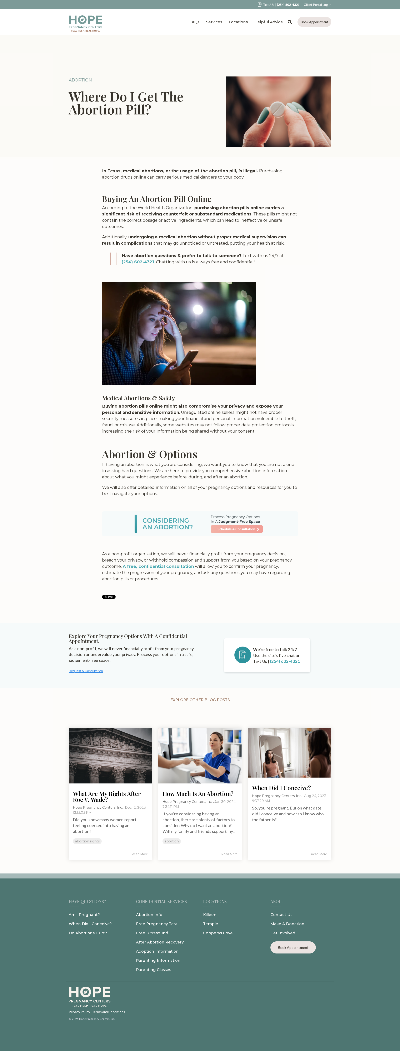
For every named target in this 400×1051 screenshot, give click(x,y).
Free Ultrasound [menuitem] (152, 933)
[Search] (289, 22)
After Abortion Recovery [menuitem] (160, 942)
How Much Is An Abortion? (198, 793)
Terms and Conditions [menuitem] (108, 1012)
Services (214, 22)
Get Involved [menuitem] (282, 933)
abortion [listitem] (172, 841)
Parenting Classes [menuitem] (153, 969)
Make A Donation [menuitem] (287, 924)
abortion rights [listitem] (87, 841)
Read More (140, 854)
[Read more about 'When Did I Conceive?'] (289, 752)
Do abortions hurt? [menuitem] (88, 933)
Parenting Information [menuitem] (158, 960)
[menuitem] (277, 5)
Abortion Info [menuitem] (149, 914)
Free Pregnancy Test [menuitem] (156, 924)
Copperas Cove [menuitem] (218, 933)
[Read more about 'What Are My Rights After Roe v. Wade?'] (110, 755)
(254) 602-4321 (138, 261)
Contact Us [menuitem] (281, 914)
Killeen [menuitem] (209, 914)
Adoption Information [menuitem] (157, 951)
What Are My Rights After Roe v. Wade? (107, 796)
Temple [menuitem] (210, 924)
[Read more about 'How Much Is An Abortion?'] (200, 755)
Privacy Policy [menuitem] (79, 1012)
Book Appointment (314, 22)
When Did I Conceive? (281, 788)
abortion (80, 80)
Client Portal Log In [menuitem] (317, 4)
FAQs (194, 22)
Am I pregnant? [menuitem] (84, 914)
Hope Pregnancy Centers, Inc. (98, 808)
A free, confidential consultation (158, 566)
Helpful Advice (268, 22)
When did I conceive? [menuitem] (90, 924)
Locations (238, 22)
